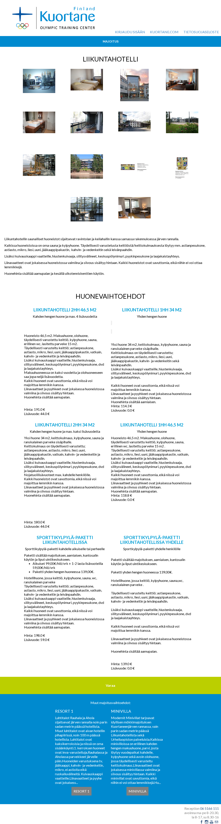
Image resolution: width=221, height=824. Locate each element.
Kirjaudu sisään (130, 32)
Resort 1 (81, 791)
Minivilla (137, 791)
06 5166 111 (209, 808)
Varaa (110, 685)
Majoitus (110, 41)
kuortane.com (164, 32)
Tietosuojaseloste (201, 32)
